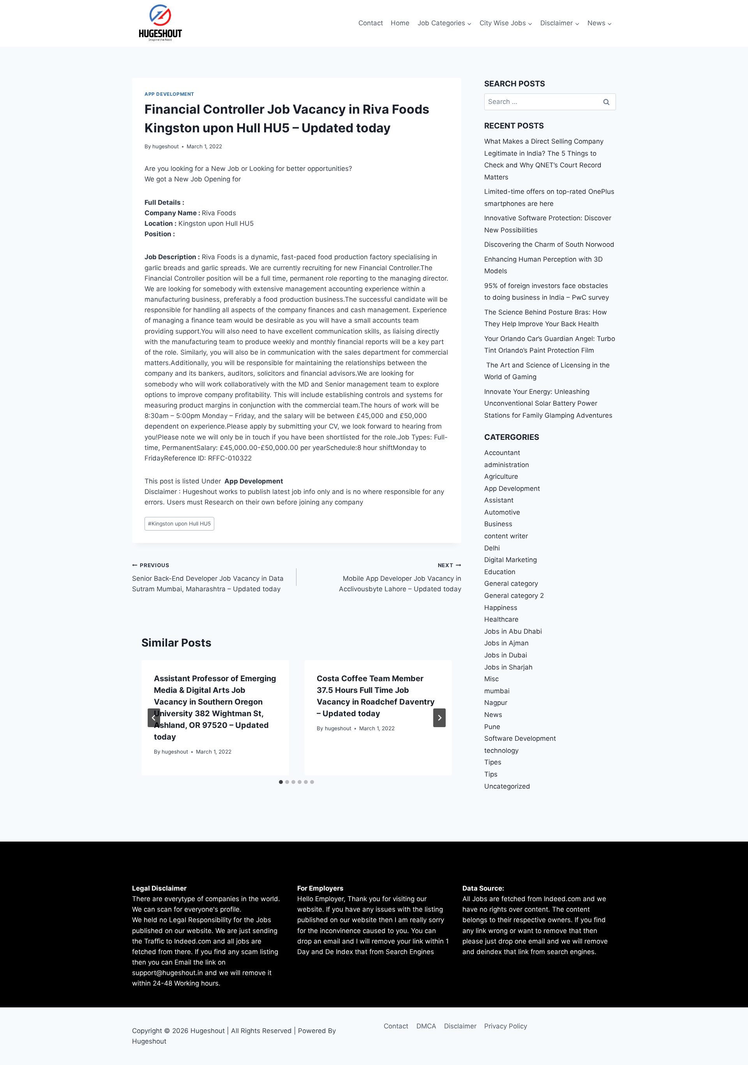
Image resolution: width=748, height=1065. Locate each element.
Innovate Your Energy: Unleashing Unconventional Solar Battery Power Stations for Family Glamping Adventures (548, 403)
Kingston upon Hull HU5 (179, 523)
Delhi (492, 548)
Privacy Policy (505, 1026)
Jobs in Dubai (505, 655)
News (493, 715)
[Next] (439, 717)
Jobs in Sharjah (508, 667)
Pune (492, 727)
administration (506, 465)
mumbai (497, 691)
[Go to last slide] (154, 717)
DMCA (426, 1026)
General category (511, 583)
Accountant (502, 453)
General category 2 (514, 595)
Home (400, 23)
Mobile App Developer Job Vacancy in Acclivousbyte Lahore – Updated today (400, 577)
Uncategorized (507, 786)
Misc (491, 679)
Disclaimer (460, 1026)
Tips (490, 774)
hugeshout (165, 146)
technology (501, 750)
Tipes (492, 762)
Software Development (520, 738)
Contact (370, 23)
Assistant (498, 500)
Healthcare (501, 619)
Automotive (502, 512)
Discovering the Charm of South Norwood (549, 244)
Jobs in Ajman (506, 643)
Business (498, 524)
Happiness (500, 608)
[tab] (281, 782)
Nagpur (495, 702)
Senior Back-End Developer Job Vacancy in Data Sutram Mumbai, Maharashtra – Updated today (208, 577)
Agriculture (501, 476)
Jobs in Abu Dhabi (513, 631)
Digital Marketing (510, 560)
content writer (506, 536)
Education (499, 572)
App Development (169, 94)
